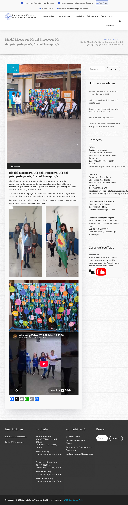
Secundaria (107, 16)
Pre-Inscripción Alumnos (16, 436)
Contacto (109, 25)
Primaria (91, 16)
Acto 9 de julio (95, 117)
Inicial (79, 16)
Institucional (64, 16)
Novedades (48, 16)
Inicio (106, 39)
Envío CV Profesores (14, 442)
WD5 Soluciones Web (73, 500)
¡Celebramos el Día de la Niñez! (102, 100)
